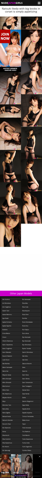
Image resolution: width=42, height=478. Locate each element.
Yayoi (24, 424)
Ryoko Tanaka (26, 348)
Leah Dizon (5, 360)
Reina (4, 431)
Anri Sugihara (6, 307)
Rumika (24, 318)
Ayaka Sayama (6, 326)
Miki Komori (6, 386)
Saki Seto (25, 360)
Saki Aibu (25, 356)
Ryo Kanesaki (26, 337)
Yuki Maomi (26, 435)
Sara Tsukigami (27, 386)
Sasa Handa (25, 394)
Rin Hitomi (5, 446)
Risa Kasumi (26, 311)
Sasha (24, 397)
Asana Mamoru (7, 314)
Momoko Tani (6, 405)
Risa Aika (25, 303)
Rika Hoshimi (6, 439)
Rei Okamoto (6, 428)
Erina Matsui (6, 333)
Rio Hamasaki (26, 299)
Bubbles (4, 329)
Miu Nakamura (7, 394)
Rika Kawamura (7, 443)
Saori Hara (25, 375)
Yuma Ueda (26, 443)
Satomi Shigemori (27, 401)
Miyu (3, 401)
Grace (4, 337)
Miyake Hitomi (6, 397)
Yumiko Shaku (26, 450)
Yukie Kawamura (27, 439)
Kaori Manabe (6, 352)
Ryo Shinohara (26, 345)
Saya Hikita (25, 405)
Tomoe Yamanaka (28, 416)
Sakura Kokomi (27, 363)
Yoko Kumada (26, 428)
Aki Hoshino (6, 299)
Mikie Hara (5, 390)
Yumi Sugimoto (27, 446)
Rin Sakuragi (6, 450)
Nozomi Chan (6, 424)
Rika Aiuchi (5, 435)
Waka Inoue (26, 420)
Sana (23, 367)
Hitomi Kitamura (7, 341)
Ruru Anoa (25, 333)
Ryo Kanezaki (26, 341)
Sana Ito (24, 371)
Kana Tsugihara (7, 348)
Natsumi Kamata (7, 420)
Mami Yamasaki (7, 367)
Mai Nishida (6, 363)
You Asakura (26, 431)
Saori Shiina (26, 378)
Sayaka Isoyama (27, 412)
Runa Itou (25, 326)
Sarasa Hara (26, 390)
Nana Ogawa (6, 412)
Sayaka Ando (26, 409)
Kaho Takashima (7, 345)
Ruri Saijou (25, 329)
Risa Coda (25, 307)
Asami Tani (5, 311)
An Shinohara (6, 303)
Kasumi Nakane (7, 356)
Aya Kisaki (5, 318)
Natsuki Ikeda (6, 416)
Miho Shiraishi (6, 382)
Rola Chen (25, 314)
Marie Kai (5, 371)
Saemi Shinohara (27, 352)
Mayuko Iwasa (6, 375)
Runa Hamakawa (27, 322)
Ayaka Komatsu (7, 322)
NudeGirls (12, 2)
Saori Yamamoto (27, 382)
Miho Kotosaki (6, 378)
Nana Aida (5, 409)
